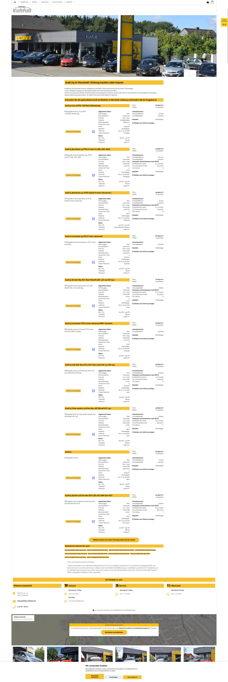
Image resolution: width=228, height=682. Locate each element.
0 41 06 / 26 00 (22, 606)
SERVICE (34, 2)
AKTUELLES (44, 2)
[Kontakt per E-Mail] (208, 2)
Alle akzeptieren (132, 677)
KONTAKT (69, 2)
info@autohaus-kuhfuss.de (26, 601)
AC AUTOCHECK (57, 2)
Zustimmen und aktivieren (114, 632)
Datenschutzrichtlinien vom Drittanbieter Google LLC (134, 628)
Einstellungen (114, 677)
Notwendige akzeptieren (94, 676)
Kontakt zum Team (224, 20)
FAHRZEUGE (24, 2)
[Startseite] (212, 2)
